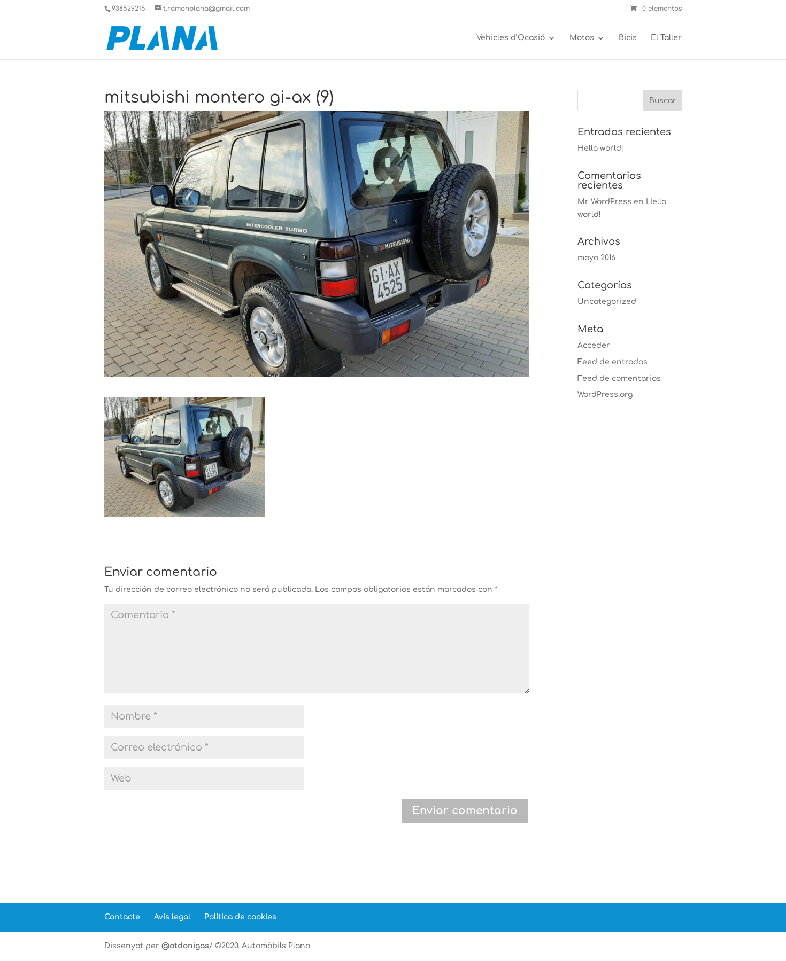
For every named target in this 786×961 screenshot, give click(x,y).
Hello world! (600, 148)
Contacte (122, 917)
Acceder (593, 345)
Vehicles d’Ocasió (510, 38)
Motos (581, 38)
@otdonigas (185, 946)
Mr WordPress (604, 202)
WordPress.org (605, 394)
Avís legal (172, 917)
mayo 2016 (596, 258)
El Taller (666, 38)
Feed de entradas (612, 362)
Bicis (628, 38)
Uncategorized (606, 302)
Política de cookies (240, 917)
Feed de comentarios (619, 378)
